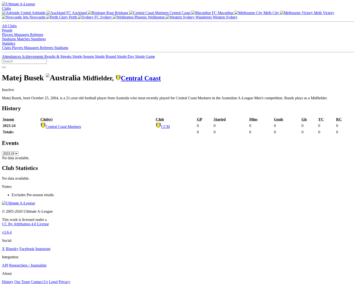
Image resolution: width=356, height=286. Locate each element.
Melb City (271, 13)
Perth (73, 17)
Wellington (156, 17)
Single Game (145, 56)
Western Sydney (225, 17)
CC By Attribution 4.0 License (25, 224)
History (7, 282)
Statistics (8, 43)
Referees (36, 35)
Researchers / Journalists (27, 265)
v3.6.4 (7, 232)
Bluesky (12, 249)
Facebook (26, 249)
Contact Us (39, 282)
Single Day (126, 56)
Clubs (6, 8)
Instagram (42, 249)
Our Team (22, 282)
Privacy (64, 282)
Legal (53, 282)
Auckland (79, 13)
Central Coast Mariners (63, 127)
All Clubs (9, 26)
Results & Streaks (58, 56)
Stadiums (9, 39)
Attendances (12, 56)
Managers (22, 35)
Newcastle (37, 17)
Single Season (83, 56)
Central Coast (180, 13)
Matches (24, 39)
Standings (38, 39)
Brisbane (121, 13)
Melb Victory (323, 13)
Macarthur (225, 13)
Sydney (106, 17)
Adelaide (38, 13)
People (7, 30)
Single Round (106, 56)
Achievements (33, 56)
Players (8, 35)
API (5, 265)
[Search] (4, 67)
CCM (165, 127)
